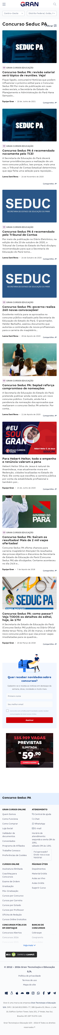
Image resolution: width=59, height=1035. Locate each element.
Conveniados (8, 841)
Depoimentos (39, 869)
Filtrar (49, 25)
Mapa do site (29, 984)
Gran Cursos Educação (19, 68)
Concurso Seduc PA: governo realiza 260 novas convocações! (28, 308)
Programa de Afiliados (13, 846)
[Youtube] (27, 993)
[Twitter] (49, 993)
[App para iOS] (17, 993)
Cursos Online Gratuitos (14, 919)
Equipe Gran (8, 101)
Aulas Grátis (38, 883)
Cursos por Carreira (12, 900)
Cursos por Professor (13, 910)
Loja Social (7, 828)
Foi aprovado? (42, 855)
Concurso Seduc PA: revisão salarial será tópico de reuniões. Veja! (28, 73)
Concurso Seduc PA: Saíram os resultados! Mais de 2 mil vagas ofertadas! (25, 540)
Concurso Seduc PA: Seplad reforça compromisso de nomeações (28, 386)
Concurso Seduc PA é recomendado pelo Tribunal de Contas (28, 233)
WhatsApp (39, 824)
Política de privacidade (29, 976)
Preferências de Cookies (14, 855)
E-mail (37, 828)
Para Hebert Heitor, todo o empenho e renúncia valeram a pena (29, 460)
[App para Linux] (11, 993)
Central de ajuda (42, 814)
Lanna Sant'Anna (10, 176)
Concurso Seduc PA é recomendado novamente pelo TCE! (28, 152)
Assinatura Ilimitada (12, 869)
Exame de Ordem (11, 881)
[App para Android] (22, 993)
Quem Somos (9, 814)
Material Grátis (39, 873)
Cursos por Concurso (12, 896)
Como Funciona (10, 819)
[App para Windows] (6, 993)
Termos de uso (29, 980)
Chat (36, 819)
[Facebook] (43, 993)
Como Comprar (10, 824)
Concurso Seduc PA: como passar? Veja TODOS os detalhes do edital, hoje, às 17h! (27, 617)
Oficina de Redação (12, 915)
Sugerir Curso (39, 888)
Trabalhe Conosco (11, 850)
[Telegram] (54, 993)
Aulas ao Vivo (38, 878)
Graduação (8, 886)
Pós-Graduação (10, 891)
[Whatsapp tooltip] (38, 993)
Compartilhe (49, 103)
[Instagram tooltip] (33, 993)
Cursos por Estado (11, 905)
